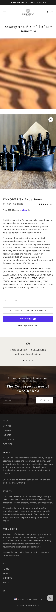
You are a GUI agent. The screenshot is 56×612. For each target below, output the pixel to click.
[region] (28, 349)
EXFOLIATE (7, 444)
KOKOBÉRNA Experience (23, 199)
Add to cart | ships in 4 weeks (28, 310)
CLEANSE (7, 430)
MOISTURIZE (8, 439)
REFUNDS (7, 582)
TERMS (6, 569)
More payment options (28, 325)
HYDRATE (7, 435)
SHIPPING (7, 578)
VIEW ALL (7, 426)
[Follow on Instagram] (4, 590)
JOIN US (44, 400)
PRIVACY (6, 573)
